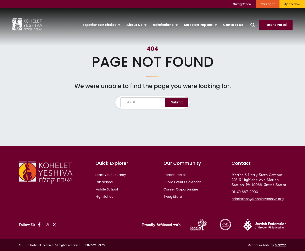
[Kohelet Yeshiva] (27, 24)
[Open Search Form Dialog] (252, 25)
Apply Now (292, 4)
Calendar (267, 4)
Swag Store (242, 4)
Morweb (280, 245)
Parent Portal (276, 24)
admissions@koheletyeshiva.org (258, 198)
